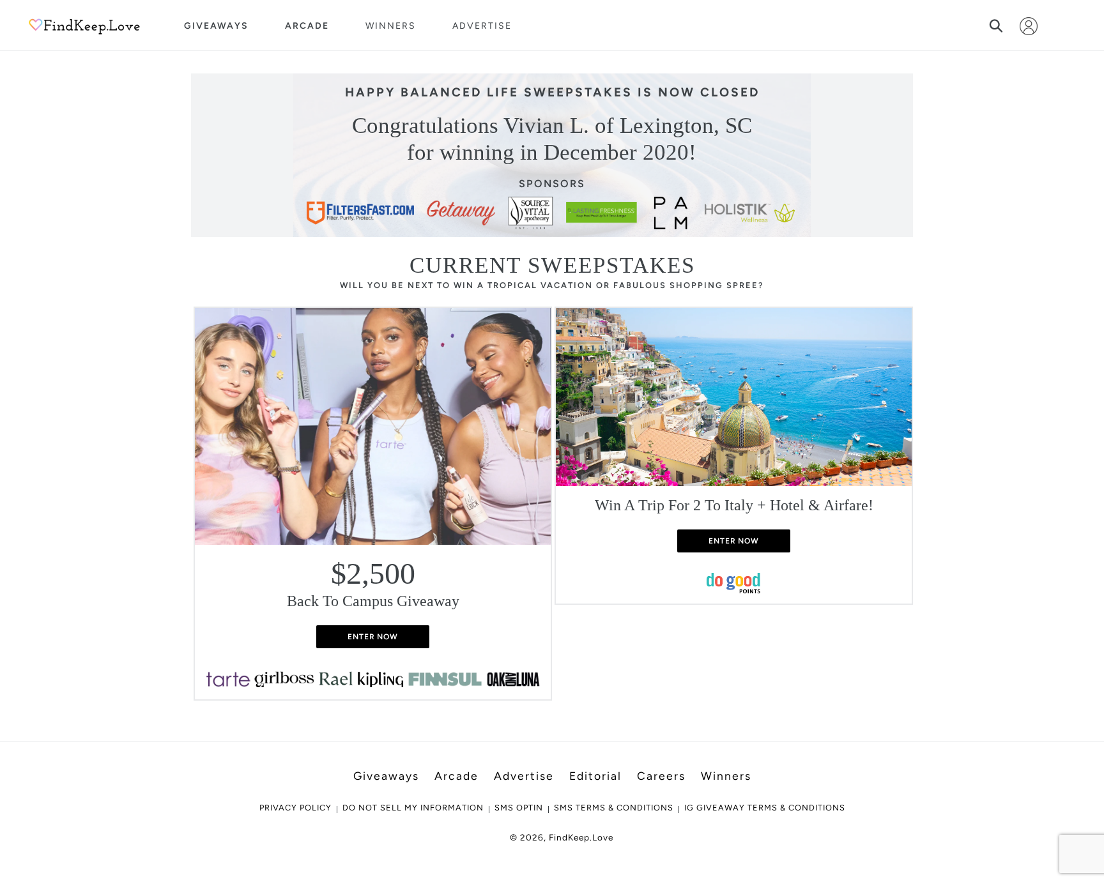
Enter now (373, 636)
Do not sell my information (413, 807)
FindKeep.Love (581, 837)
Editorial (595, 775)
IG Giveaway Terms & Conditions (764, 807)
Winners (390, 25)
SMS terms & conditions (613, 807)
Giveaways (216, 25)
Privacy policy (295, 807)
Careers (661, 775)
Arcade (307, 25)
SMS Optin (518, 807)
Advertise (482, 25)
